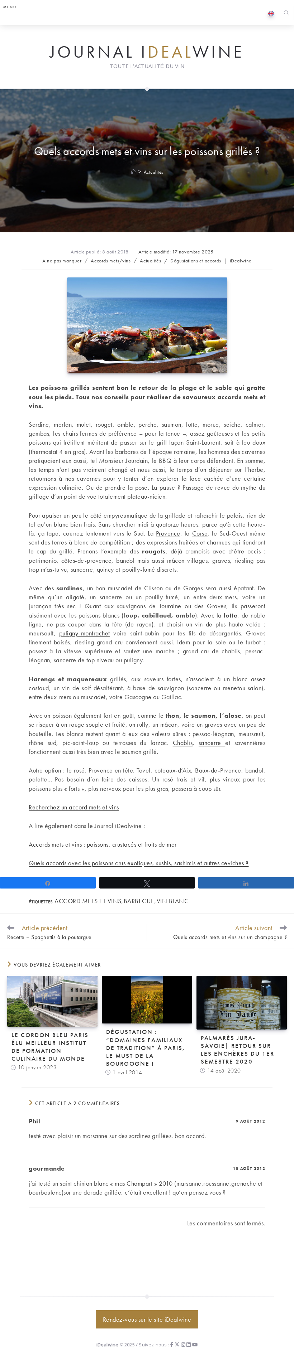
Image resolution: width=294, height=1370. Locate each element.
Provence (168, 533)
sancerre (212, 743)
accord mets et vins (88, 901)
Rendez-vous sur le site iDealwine (147, 1319)
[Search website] (286, 14)
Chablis (183, 743)
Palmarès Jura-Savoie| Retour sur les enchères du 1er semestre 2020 (237, 1049)
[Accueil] (133, 172)
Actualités (153, 172)
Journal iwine (147, 52)
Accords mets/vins (111, 260)
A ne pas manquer (62, 260)
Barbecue (139, 901)
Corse (200, 533)
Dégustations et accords (195, 260)
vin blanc (173, 901)
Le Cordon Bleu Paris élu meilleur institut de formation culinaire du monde (50, 1046)
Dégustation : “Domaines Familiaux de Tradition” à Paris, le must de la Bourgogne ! (145, 1047)
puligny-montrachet (84, 633)
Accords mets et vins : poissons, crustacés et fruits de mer (103, 844)
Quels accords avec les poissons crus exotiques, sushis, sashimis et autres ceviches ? (139, 863)
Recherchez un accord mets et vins (74, 807)
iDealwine (241, 260)
